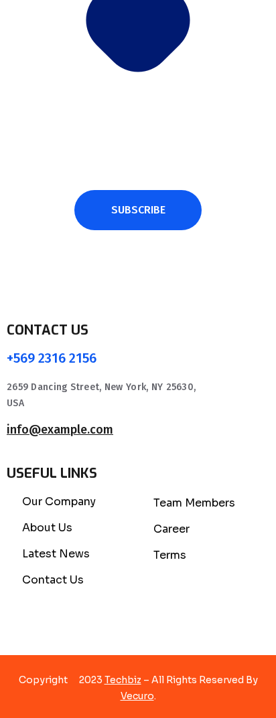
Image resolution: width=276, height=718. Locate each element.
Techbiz (123, 680)
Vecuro (137, 696)
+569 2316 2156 (51, 358)
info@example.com (60, 429)
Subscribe (138, 209)
